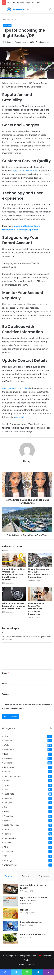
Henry (9, 42)
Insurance (8, 851)
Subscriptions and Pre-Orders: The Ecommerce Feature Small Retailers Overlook (14, 574)
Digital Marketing (11, 825)
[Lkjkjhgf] (10, 913)
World (6, 745)
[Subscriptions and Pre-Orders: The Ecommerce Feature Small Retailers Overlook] (14, 560)
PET (5, 856)
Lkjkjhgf (24, 909)
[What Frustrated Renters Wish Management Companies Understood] (40, 594)
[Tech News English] (18, 9)
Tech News (9, 767)
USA (6, 736)
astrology (8, 860)
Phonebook (9, 749)
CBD (6, 847)
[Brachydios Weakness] (10, 926)
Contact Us (30, 964)
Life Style (8, 803)
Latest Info (9, 741)
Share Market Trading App (24, 170)
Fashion (7, 834)
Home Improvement (13, 776)
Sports (7, 820)
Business (16, 19)
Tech (6, 754)
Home (7, 19)
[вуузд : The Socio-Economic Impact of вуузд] (10, 901)
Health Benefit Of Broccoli (33, 934)
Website (5, 694)
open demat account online (15, 388)
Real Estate (9, 794)
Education (8, 816)
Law (6, 789)
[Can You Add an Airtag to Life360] (10, 889)
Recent (25, 876)
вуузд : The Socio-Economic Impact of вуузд (33, 899)
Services (8, 798)
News (6, 785)
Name (5, 673)
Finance (7, 843)
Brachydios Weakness (31, 922)
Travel (6, 812)
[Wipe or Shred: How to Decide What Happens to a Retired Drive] (14, 594)
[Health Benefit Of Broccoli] (10, 938)
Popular (8, 876)
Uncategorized (10, 838)
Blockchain (9, 763)
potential (19, 417)
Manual (7, 780)
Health (7, 772)
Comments (43, 876)
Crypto (7, 829)
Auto (6, 807)
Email (5, 683)
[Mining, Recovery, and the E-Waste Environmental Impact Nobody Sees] (40, 560)
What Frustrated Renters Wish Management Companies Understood (36, 608)
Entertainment (10, 865)
